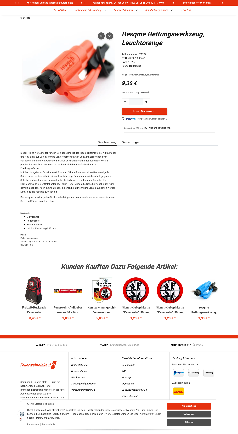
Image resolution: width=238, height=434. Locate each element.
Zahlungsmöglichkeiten (83, 383)
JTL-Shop (220, 429)
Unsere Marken (79, 371)
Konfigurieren (189, 414)
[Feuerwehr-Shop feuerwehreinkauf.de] (46, 10)
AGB (124, 371)
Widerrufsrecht (129, 396)
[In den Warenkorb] (23, 28)
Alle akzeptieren (189, 406)
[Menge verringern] (125, 101)
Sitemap (126, 377)
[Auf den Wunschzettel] (109, 36)
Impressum (33, 424)
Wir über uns (78, 377)
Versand (144, 92)
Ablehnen (189, 422)
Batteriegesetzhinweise (134, 390)
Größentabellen (79, 365)
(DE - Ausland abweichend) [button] (157, 127)
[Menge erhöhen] (146, 101)
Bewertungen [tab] (131, 142)
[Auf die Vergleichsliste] (101, 36)
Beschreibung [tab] (107, 142)
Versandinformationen (83, 390)
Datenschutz (48, 424)
